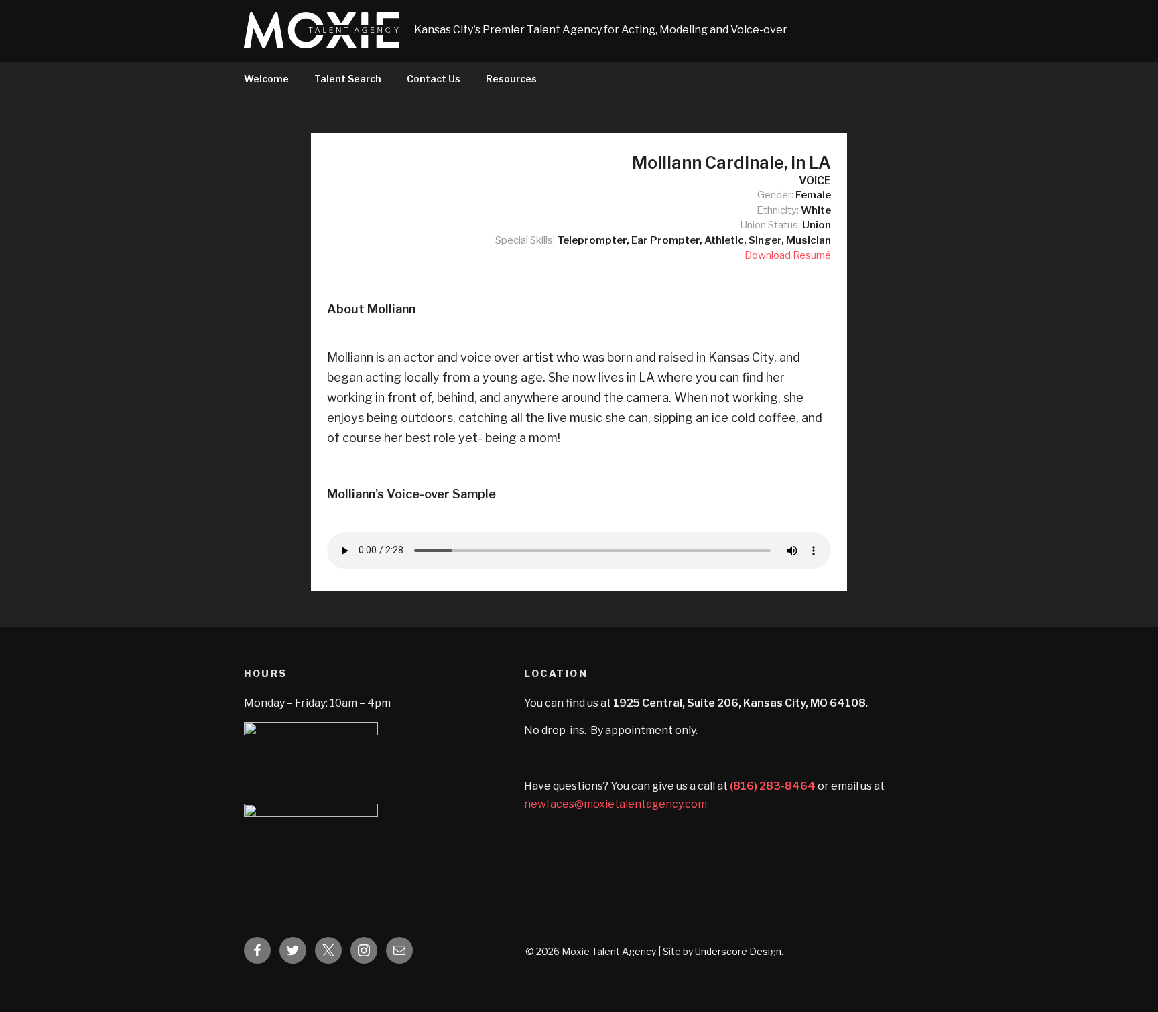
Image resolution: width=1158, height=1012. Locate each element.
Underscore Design (738, 951)
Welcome (266, 78)
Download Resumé (788, 255)
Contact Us (433, 78)
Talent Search (347, 78)
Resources (511, 78)
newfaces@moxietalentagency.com (615, 804)
